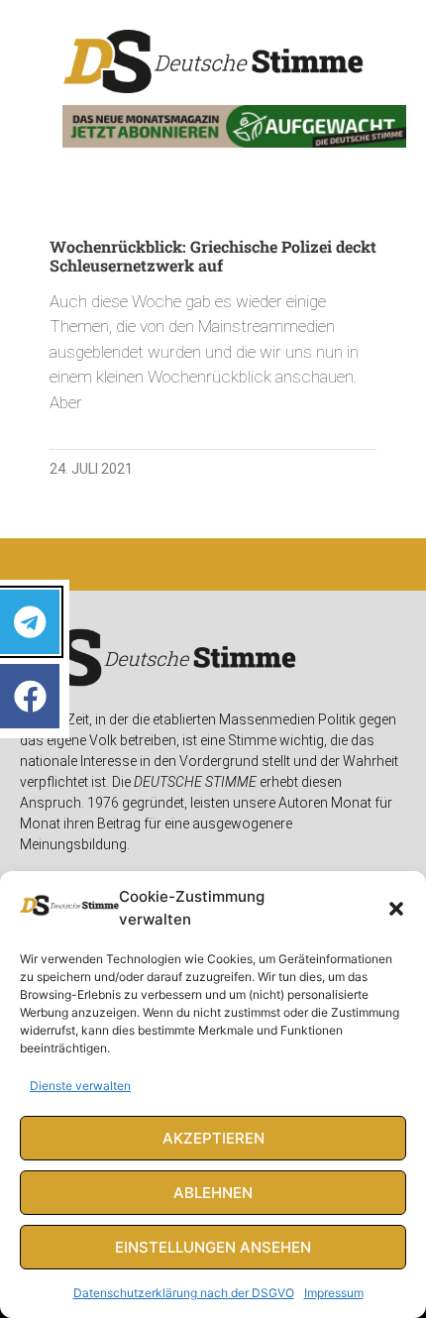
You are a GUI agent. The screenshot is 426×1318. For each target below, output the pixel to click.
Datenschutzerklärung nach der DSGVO (183, 1292)
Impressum (334, 1292)
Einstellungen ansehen (213, 1247)
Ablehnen (213, 1192)
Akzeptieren (213, 1138)
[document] (213, 659)
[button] (396, 909)
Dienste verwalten (80, 1085)
